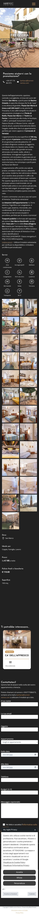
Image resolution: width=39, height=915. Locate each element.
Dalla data (5, 751)
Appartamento (7, 739)
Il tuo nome (6, 701)
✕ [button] (35, 830)
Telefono (4, 776)
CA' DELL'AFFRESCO (17, 655)
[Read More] (17, 639)
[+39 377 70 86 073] (9, 81)
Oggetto (4, 726)
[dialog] (19, 857)
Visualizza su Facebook (10, 894)
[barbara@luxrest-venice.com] (26, 81)
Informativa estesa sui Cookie (19, 910)
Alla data (4, 764)
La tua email (6, 713)
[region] (19, 652)
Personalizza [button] (19, 883)
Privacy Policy (19, 913)
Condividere (32, 894)
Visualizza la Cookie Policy (14, 862)
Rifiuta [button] (19, 878)
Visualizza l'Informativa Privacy (16, 865)
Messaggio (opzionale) (10, 802)
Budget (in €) (6, 789)
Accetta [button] (19, 872)
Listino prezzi (7, 242)
